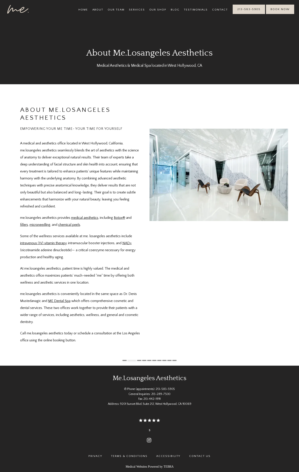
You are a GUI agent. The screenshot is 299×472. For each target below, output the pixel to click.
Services (137, 9)
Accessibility (168, 456)
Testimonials (196, 9)
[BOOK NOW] (280, 13)
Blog (175, 9)
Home (83, 9)
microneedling (40, 225)
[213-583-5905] (249, 13)
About (98, 9)
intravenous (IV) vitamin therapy (43, 243)
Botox (118, 218)
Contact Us (200, 456)
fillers (24, 225)
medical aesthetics (84, 218)
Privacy (95, 456)
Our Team (116, 9)
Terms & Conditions (129, 456)
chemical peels (69, 225)
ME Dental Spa (59, 301)
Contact (220, 9)
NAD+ (127, 243)
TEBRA (169, 466)
